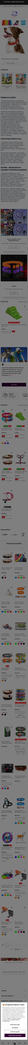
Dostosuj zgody (14, 1031)
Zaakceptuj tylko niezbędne (15, 1026)
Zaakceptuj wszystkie (15, 1035)
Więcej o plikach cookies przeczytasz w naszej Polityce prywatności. (12, 1020)
